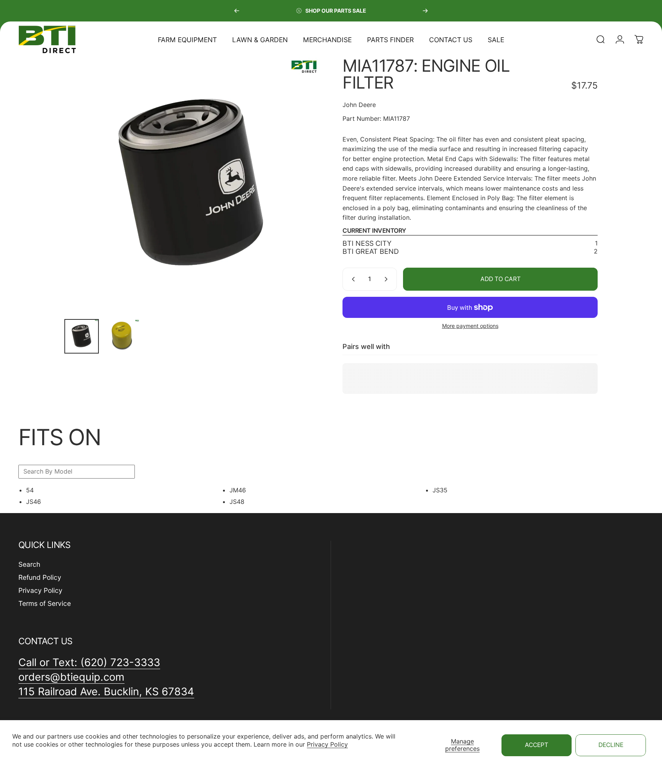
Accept (536, 745)
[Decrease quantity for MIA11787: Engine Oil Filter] (351, 279)
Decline (610, 745)
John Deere (359, 105)
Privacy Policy (327, 744)
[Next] (425, 10)
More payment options (470, 325)
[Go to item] (81, 336)
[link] (106, 692)
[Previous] (236, 10)
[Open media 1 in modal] (192, 185)
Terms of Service (44, 603)
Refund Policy (39, 577)
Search (29, 564)
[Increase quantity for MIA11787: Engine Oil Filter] (388, 279)
